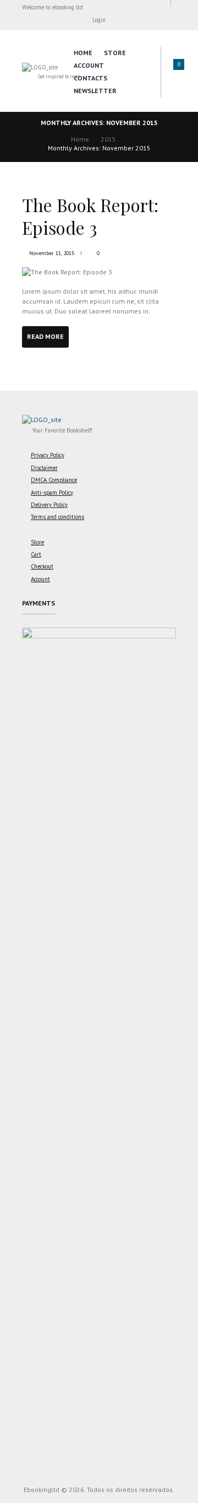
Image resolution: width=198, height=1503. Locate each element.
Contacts (90, 78)
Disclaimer (44, 468)
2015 (108, 139)
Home (83, 52)
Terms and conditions (57, 517)
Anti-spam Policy (52, 492)
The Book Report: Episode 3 (90, 216)
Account (89, 65)
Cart (36, 554)
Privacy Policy (47, 455)
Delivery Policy (49, 505)
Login (99, 20)
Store (115, 52)
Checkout (42, 566)
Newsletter (95, 90)
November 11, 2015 (51, 253)
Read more (45, 336)
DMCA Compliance (54, 480)
